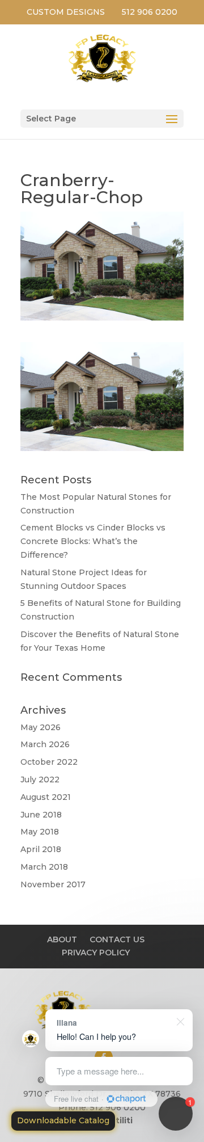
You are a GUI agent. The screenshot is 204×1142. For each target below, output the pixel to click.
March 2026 (45, 744)
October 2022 (49, 762)
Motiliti (118, 1120)
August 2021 (45, 797)
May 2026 (40, 727)
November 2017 (53, 884)
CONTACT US (117, 939)
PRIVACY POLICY (96, 952)
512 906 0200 (149, 12)
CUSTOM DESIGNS (66, 12)
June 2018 (41, 815)
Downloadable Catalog (63, 1120)
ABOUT (62, 939)
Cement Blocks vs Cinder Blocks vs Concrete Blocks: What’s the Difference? (92, 541)
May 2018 (39, 832)
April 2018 (40, 849)
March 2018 (44, 867)
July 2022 (40, 779)
